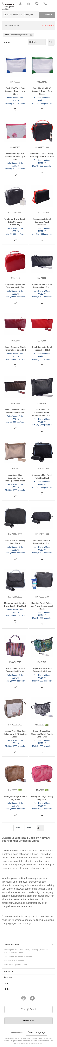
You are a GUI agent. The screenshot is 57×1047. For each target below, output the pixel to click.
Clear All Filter (47, 25)
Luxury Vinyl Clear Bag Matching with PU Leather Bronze (15, 734)
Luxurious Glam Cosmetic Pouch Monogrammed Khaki (15, 478)
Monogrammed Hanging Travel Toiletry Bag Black (15, 604)
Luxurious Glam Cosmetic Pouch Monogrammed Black (42, 413)
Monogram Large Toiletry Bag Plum (42, 797)
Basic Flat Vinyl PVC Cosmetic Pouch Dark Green (42, 91)
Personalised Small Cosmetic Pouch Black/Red (42, 222)
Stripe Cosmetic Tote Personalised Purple (15, 670)
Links (7, 989)
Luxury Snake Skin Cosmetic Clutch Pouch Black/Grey (42, 734)
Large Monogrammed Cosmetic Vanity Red (15, 285)
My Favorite (36, 5)
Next (29, 827)
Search (48, 15)
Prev (18, 827)
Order (45, 5)
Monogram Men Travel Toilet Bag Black (42, 476)
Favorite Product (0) (28, 8)
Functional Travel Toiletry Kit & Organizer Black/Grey (15, 222)
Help (6, 983)
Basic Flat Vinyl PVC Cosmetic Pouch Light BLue (15, 91)
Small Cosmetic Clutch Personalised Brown (15, 411)
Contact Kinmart (12, 944)
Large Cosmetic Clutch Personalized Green (42, 670)
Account (8, 977)
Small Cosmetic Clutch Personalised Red (42, 348)
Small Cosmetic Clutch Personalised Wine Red (15, 348)
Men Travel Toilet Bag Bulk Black (15, 541)
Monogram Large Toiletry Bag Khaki (15, 797)
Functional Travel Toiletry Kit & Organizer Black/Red (42, 155)
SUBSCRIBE (28, 1020)
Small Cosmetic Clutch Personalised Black (42, 285)
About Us (8, 971)
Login (28, 5)
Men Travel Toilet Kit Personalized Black (42, 541)
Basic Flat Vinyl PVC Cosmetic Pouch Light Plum (15, 156)
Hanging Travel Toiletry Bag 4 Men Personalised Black (42, 606)
